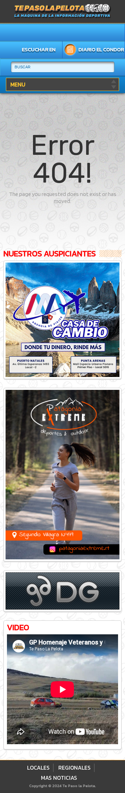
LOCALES (38, 767)
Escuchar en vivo (39, 50)
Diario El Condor (101, 49)
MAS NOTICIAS (59, 777)
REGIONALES (74, 767)
